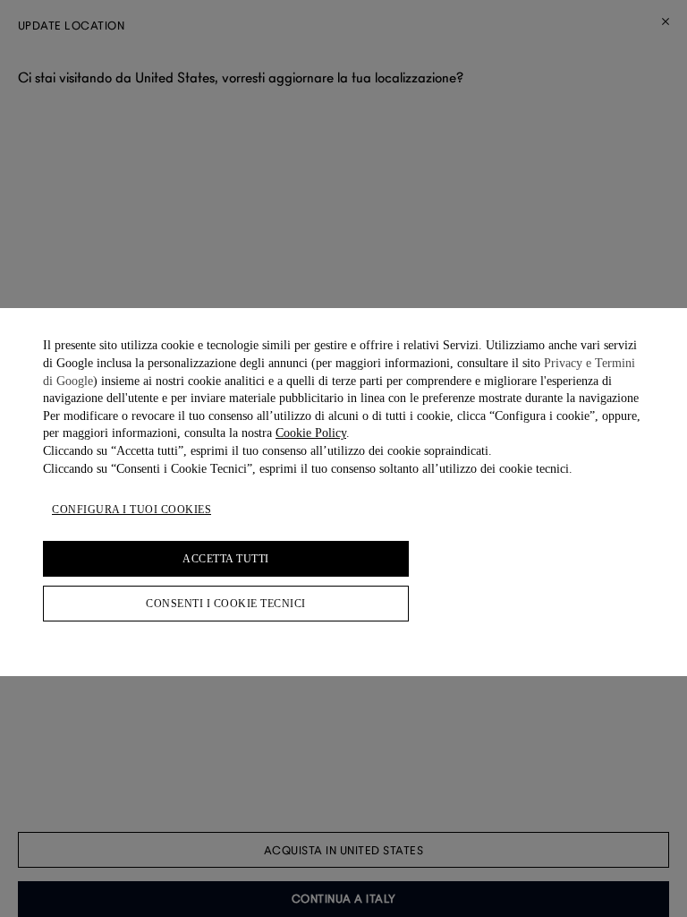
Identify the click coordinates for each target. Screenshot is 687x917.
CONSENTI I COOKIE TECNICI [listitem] (226, 603)
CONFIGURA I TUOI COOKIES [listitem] (131, 509)
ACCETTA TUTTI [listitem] (225, 559)
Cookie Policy (311, 433)
